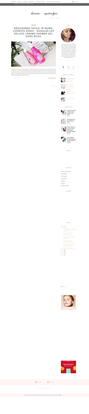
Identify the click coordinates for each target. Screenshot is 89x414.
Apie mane (19, 1)
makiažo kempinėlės (65, 185)
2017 (63, 253)
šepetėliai (63, 183)
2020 (63, 226)
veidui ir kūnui (64, 178)
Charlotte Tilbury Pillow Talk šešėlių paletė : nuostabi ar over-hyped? (71, 112)
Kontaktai (25, 1)
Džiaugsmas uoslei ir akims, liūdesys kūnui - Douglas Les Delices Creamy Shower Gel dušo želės (33, 32)
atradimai (63, 180)
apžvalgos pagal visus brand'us (53, 1)
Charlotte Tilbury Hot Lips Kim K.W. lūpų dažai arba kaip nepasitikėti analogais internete (71, 129)
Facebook (73, 68)
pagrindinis (13, 1)
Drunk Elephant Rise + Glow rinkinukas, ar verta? (71, 121)
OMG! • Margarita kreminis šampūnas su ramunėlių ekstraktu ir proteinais (71, 139)
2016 (63, 255)
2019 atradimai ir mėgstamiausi (68, 248)
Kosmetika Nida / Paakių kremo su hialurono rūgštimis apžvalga (70, 80)
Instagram (68, 68)
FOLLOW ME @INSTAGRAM (45, 388)
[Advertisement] (36, 405)
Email (63, 68)
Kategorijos (31, 1)
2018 (63, 251)
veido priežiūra (64, 173)
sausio (64, 227)
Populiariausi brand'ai (40, 1)
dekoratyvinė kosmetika (66, 171)
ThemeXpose (63, 395)
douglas (33, 25)
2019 (63, 249)
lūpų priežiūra (64, 176)
